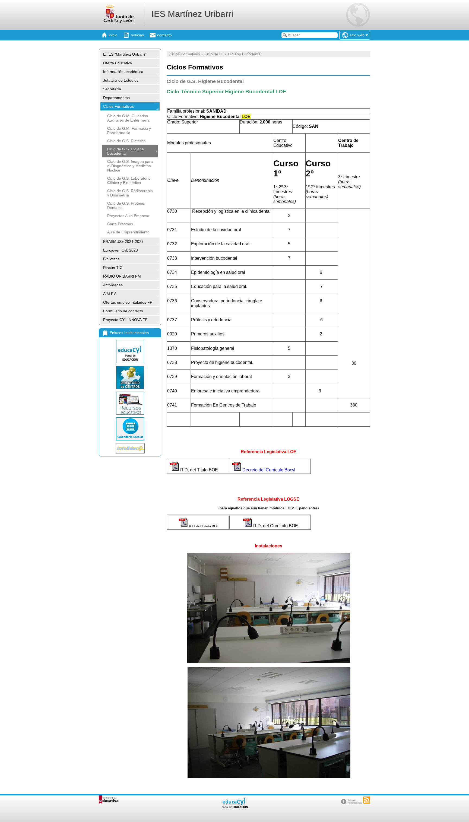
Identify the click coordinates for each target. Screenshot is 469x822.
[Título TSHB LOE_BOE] (174, 470)
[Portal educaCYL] (130, 351)
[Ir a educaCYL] (234, 807)
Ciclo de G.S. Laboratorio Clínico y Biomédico (129, 180)
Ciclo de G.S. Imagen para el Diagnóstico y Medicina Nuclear (130, 165)
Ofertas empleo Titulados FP (127, 302)
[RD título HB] (183, 525)
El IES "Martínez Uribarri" (124, 54)
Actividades (113, 285)
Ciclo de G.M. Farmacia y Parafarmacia (129, 130)
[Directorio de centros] (130, 377)
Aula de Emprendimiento (128, 232)
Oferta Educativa (117, 63)
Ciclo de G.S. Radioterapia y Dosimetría (130, 193)
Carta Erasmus (120, 224)
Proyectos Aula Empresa (128, 216)
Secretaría (112, 89)
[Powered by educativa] (109, 799)
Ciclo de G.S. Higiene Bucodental (125, 151)
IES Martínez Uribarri (192, 14)
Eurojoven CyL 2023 (120, 250)
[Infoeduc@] (130, 448)
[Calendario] (130, 428)
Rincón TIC (112, 267)
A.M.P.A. (110, 293)
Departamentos (116, 98)
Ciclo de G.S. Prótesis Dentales (126, 205)
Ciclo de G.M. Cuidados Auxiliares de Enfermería (128, 118)
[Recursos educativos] (130, 403)
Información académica (123, 71)
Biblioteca (111, 259)
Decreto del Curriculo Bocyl (268, 470)
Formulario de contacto (123, 311)
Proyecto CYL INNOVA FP (125, 320)
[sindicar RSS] (366, 800)
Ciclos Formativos (118, 106)
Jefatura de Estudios (120, 80)
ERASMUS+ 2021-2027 (123, 241)
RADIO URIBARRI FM (122, 276)
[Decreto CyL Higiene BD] (247, 525)
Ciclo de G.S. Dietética (126, 141)
